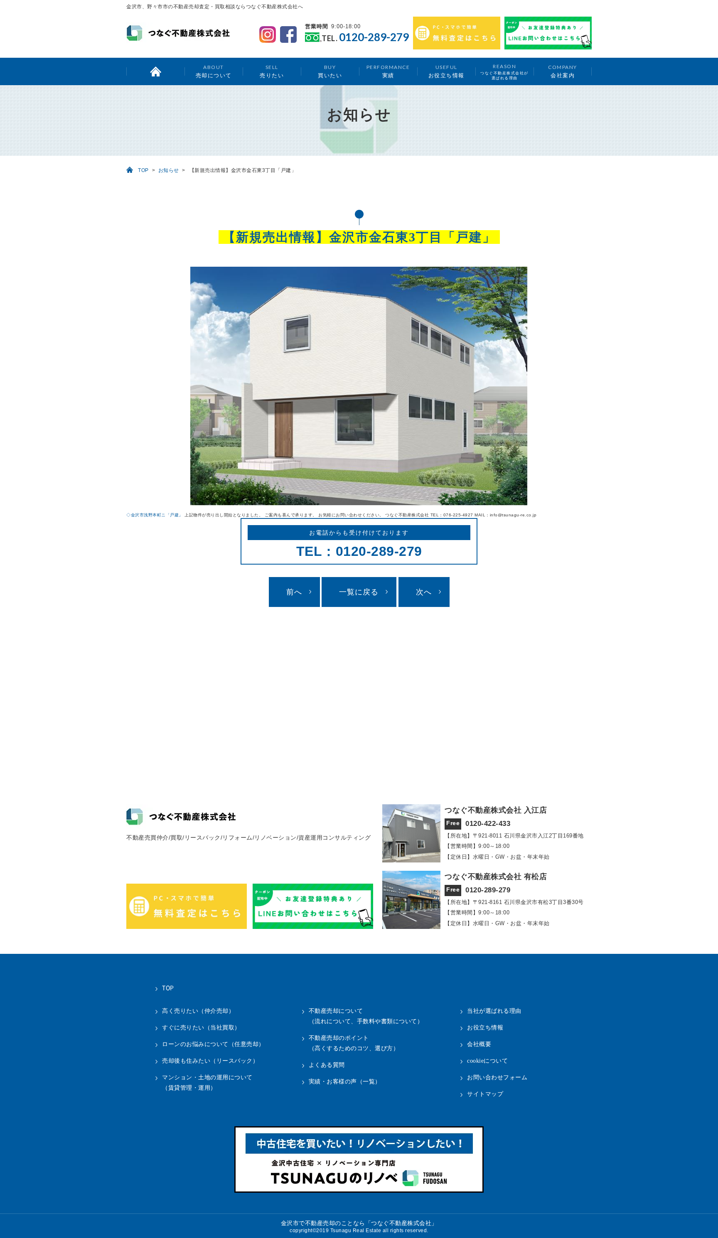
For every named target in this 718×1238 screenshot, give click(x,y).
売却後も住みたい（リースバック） (210, 1061)
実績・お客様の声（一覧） (345, 1081)
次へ (424, 592)
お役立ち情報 (446, 71)
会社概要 (479, 1044)
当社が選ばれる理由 (494, 1011)
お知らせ (168, 170)
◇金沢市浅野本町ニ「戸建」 (154, 515)
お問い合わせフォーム (497, 1077)
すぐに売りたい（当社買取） (201, 1027)
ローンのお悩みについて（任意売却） (213, 1044)
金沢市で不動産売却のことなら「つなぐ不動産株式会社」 (359, 1223)
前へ (294, 592)
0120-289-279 (374, 37)
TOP (143, 170)
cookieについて (487, 1061)
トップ (155, 71)
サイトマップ (485, 1094)
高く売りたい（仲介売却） (198, 1011)
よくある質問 (327, 1065)
